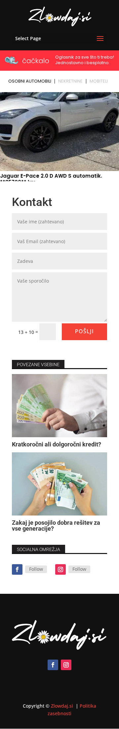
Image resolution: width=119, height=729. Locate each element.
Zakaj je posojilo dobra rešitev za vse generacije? (56, 525)
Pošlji (84, 331)
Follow (36, 569)
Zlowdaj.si (62, 706)
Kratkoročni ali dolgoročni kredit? (56, 444)
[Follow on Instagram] (60, 569)
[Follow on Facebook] (17, 569)
